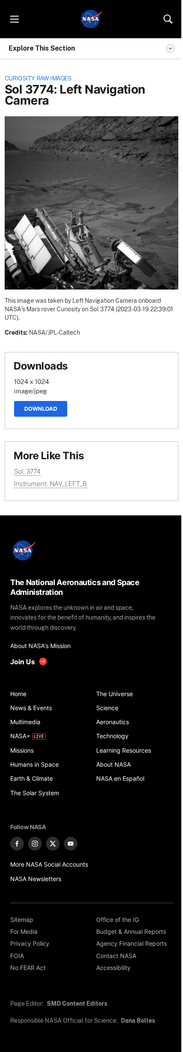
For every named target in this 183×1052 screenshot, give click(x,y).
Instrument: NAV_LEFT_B (50, 484)
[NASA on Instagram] (35, 843)
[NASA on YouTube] (70, 843)
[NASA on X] (53, 843)
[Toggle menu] (14, 19)
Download (40, 408)
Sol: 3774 (27, 471)
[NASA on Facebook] (17, 843)
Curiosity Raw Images (38, 78)
